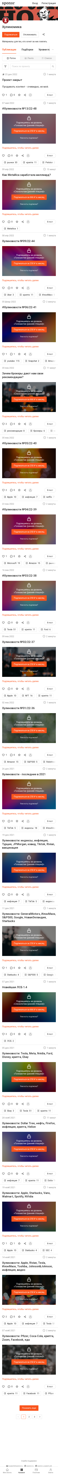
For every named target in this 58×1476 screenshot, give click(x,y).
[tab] (9, 49)
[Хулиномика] (5, 20)
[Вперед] (40, 1417)
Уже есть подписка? (29, 138)
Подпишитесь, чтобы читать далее (20, 147)
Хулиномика (11, 27)
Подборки (27, 49)
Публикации (9, 49)
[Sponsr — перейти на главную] (8, 3)
